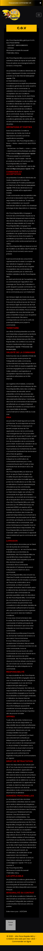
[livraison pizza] (13, 9)
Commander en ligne (21, 941)
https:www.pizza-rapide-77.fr (23, 169)
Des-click (30, 938)
